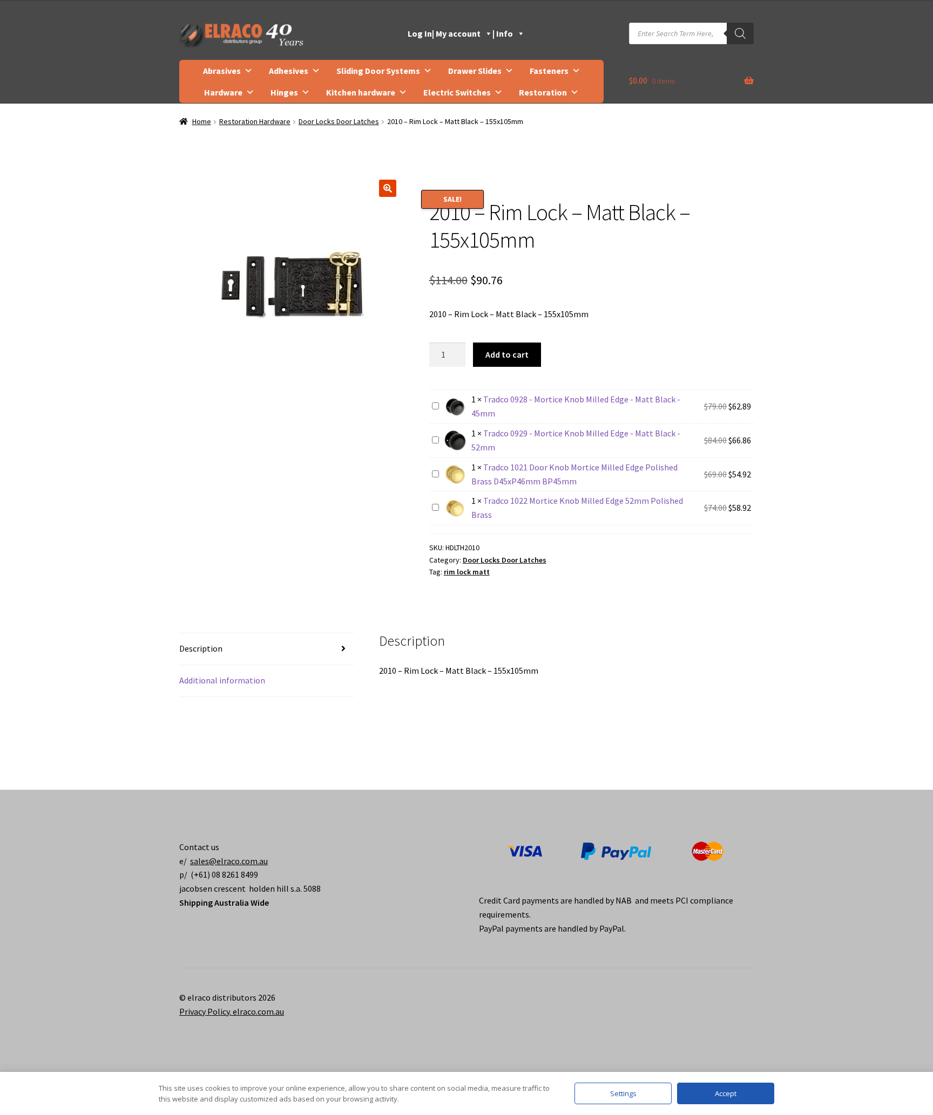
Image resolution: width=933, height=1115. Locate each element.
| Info (502, 33)
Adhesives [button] (288, 70)
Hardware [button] (223, 92)
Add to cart (507, 354)
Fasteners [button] (549, 70)
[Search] (740, 33)
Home (201, 121)
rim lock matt (467, 572)
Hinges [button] (284, 92)
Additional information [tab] (222, 680)
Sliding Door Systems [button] (378, 70)
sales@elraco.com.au (229, 861)
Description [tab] (200, 648)
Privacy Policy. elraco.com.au (231, 1011)
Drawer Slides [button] (475, 70)
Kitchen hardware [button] (360, 92)
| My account (456, 33)
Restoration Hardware (254, 121)
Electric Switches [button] (457, 92)
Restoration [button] (543, 92)
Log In (420, 33)
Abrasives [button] (222, 70)
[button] (387, 188)
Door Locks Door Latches (339, 121)
